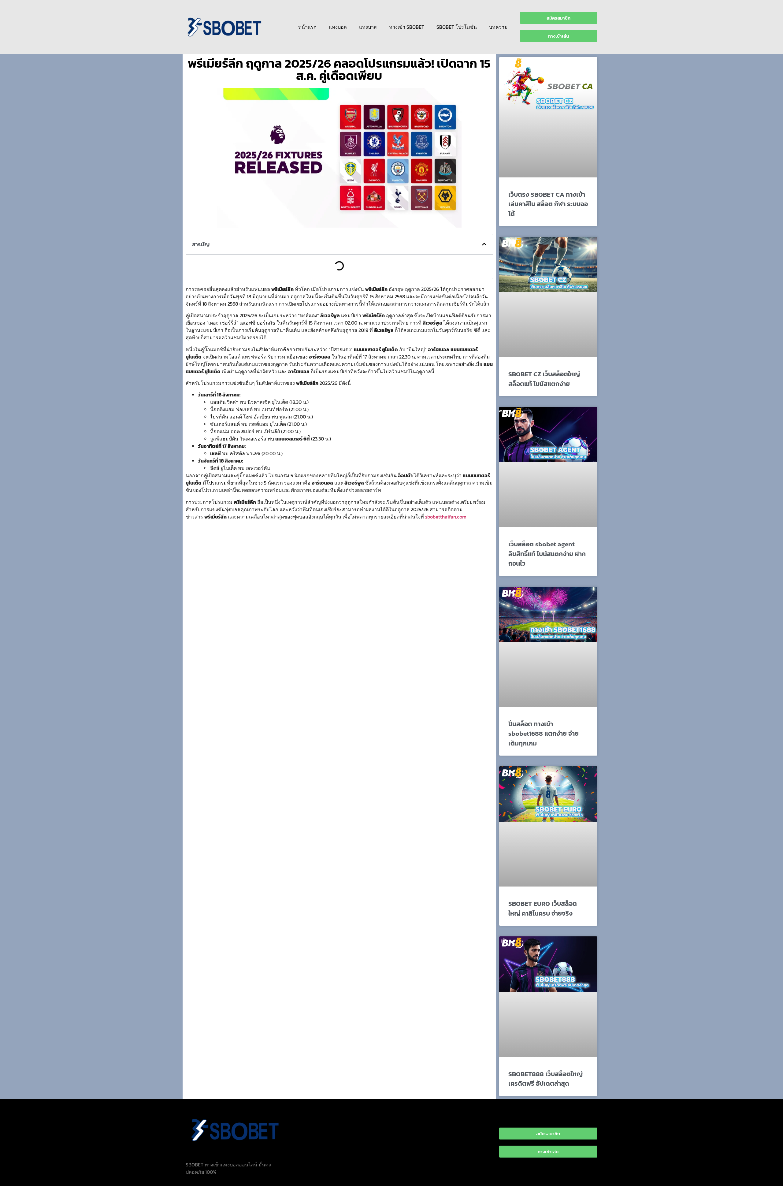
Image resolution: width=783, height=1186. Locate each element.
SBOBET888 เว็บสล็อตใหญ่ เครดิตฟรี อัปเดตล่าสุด (545, 1078)
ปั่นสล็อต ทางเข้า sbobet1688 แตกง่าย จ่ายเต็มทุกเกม (543, 733)
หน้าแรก (307, 27)
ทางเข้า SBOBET (406, 27)
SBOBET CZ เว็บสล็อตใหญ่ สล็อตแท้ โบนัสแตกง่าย (544, 379)
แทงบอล (338, 27)
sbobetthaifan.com (445, 516)
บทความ (498, 27)
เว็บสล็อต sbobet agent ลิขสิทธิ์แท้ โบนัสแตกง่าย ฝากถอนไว (547, 553)
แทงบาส (368, 27)
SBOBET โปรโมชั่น (456, 27)
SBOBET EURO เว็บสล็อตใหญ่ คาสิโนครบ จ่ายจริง (542, 908)
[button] (484, 244)
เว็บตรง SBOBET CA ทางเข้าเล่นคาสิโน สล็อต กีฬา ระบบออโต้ (548, 204)
